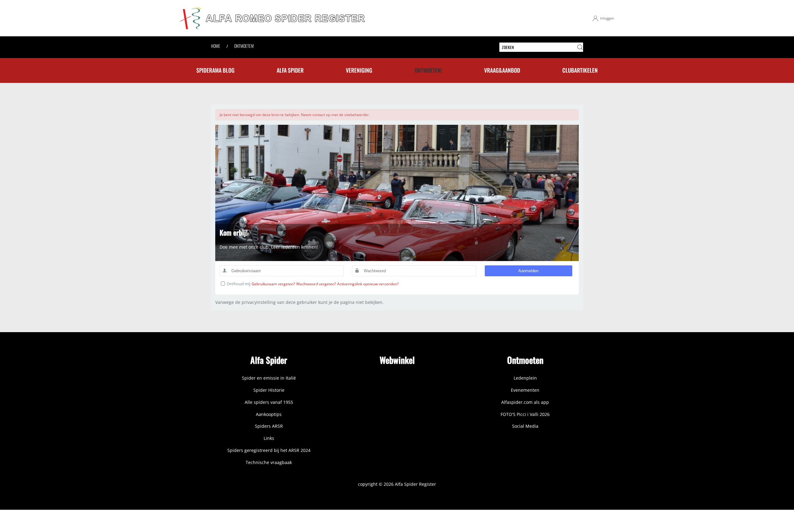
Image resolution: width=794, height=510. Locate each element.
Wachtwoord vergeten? (316, 284)
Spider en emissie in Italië (269, 378)
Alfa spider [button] (290, 70)
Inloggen (607, 18)
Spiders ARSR (269, 426)
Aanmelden (528, 271)
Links (269, 438)
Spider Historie (268, 390)
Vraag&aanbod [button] (502, 70)
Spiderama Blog (215, 70)
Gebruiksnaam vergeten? (273, 284)
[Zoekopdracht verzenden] (580, 47)
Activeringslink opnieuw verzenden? (368, 284)
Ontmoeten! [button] (428, 70)
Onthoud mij (238, 284)
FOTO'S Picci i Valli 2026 (525, 414)
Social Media (525, 426)
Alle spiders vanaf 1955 (269, 402)
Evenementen (525, 390)
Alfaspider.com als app (525, 402)
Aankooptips (269, 414)
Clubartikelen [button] (580, 70)
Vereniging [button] (359, 70)
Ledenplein (525, 378)
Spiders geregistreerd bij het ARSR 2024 (268, 450)
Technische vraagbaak (269, 462)
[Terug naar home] (273, 18)
